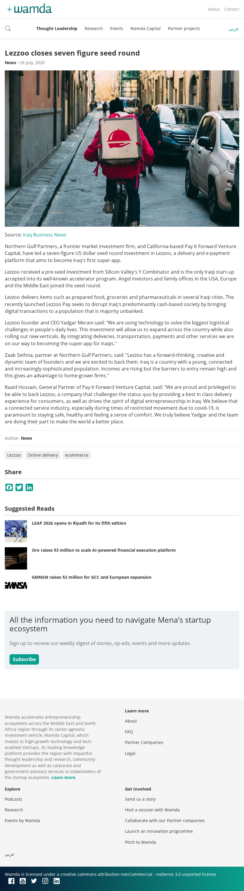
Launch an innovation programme (159, 831)
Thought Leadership (56, 28)
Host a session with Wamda (152, 810)
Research (94, 28)
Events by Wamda (22, 820)
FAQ (129, 731)
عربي (234, 28)
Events (116, 28)
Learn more (63, 777)
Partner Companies (144, 742)
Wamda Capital (145, 28)
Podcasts (13, 799)
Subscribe (24, 659)
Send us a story (140, 799)
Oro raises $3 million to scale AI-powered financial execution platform (104, 550)
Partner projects (184, 28)
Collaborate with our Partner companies (165, 820)
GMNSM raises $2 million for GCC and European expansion (91, 577)
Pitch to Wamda (140, 842)
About (214, 9)
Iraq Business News (44, 234)
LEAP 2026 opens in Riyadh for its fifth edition (79, 523)
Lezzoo (14, 455)
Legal (130, 753)
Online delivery (43, 455)
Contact (231, 9)
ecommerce (76, 455)
